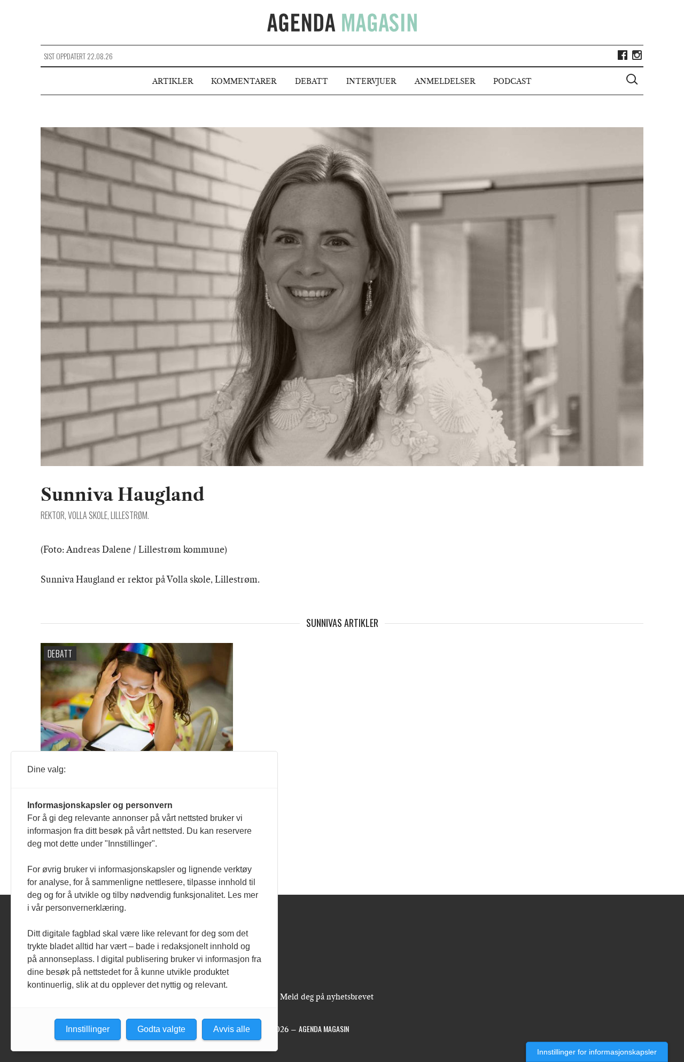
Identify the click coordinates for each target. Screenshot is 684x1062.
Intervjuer (371, 81)
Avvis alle (231, 1029)
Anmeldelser (445, 81)
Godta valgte (161, 1029)
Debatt (311, 81)
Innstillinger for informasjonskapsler (597, 1052)
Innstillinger (88, 1029)
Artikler (172, 81)
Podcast (512, 81)
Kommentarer (243, 81)
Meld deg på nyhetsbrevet (327, 997)
